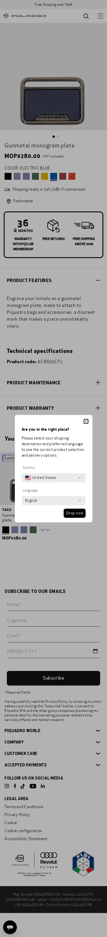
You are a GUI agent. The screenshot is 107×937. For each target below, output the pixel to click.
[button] (86, 421)
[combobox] (40, 478)
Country (29, 467)
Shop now (74, 513)
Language (30, 490)
